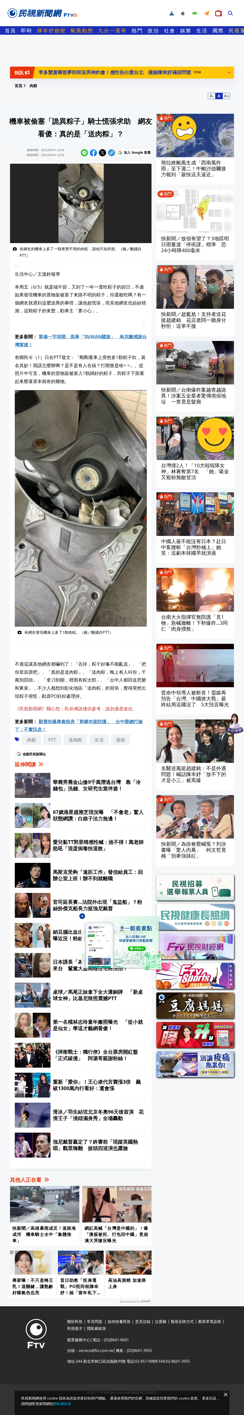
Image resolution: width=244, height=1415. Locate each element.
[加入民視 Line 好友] (122, 943)
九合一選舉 (112, 30)
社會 (169, 30)
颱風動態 (82, 30)
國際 (218, 30)
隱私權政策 (62, 1403)
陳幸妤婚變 (51, 30)
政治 (153, 30)
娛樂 (186, 30)
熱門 (137, 30)
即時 (26, 30)
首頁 (10, 30)
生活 (202, 30)
